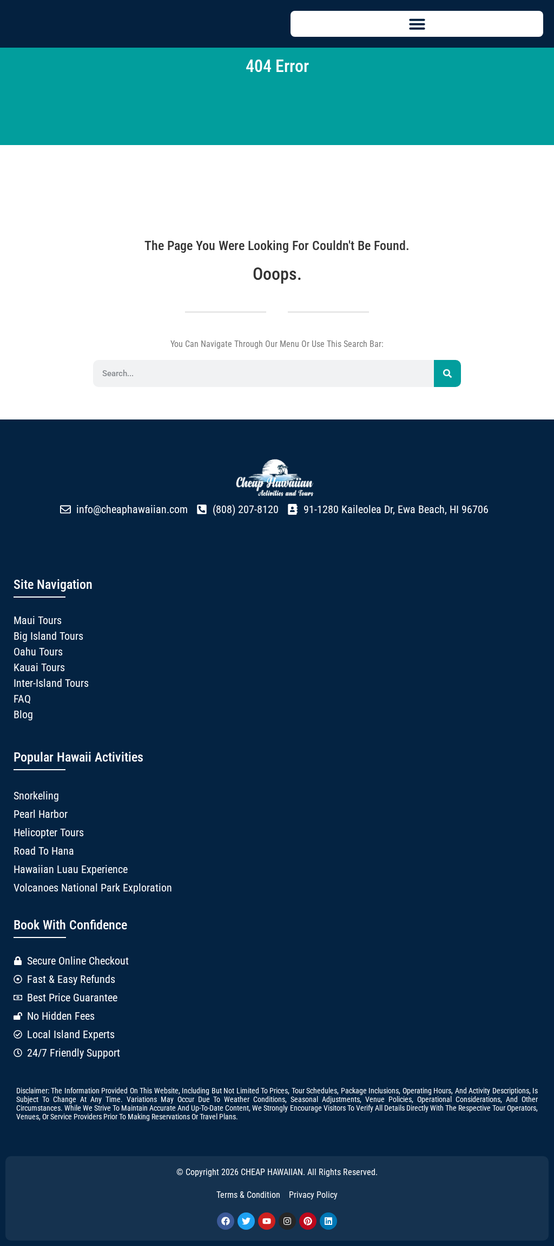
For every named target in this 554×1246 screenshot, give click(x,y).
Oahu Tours (38, 651)
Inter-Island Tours (51, 683)
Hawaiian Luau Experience (71, 869)
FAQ (22, 698)
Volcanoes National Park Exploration (93, 887)
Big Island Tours (48, 635)
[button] (417, 24)
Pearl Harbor (41, 814)
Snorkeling (36, 795)
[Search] (447, 373)
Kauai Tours (39, 667)
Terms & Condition (248, 1195)
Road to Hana (44, 850)
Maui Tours (38, 620)
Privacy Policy (313, 1195)
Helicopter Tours (49, 832)
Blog (23, 714)
